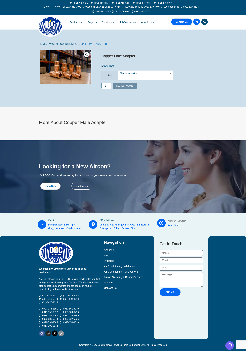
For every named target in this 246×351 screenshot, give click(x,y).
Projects (92, 22)
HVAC (51, 44)
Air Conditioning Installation (119, 266)
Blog (106, 255)
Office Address (107, 220)
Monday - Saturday (177, 220)
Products (74, 22)
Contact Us (110, 288)
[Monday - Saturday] (161, 223)
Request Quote (124, 86)
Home (42, 44)
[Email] (42, 224)
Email (51, 220)
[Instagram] (48, 333)
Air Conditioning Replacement (121, 271)
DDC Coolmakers (55, 175)
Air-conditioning (66, 44)
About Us (146, 22)
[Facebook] (42, 333)
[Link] (61, 333)
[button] (204, 22)
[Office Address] (93, 224)
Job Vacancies (128, 22)
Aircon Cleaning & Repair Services (123, 277)
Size (110, 75)
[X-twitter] (55, 333)
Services (107, 22)
